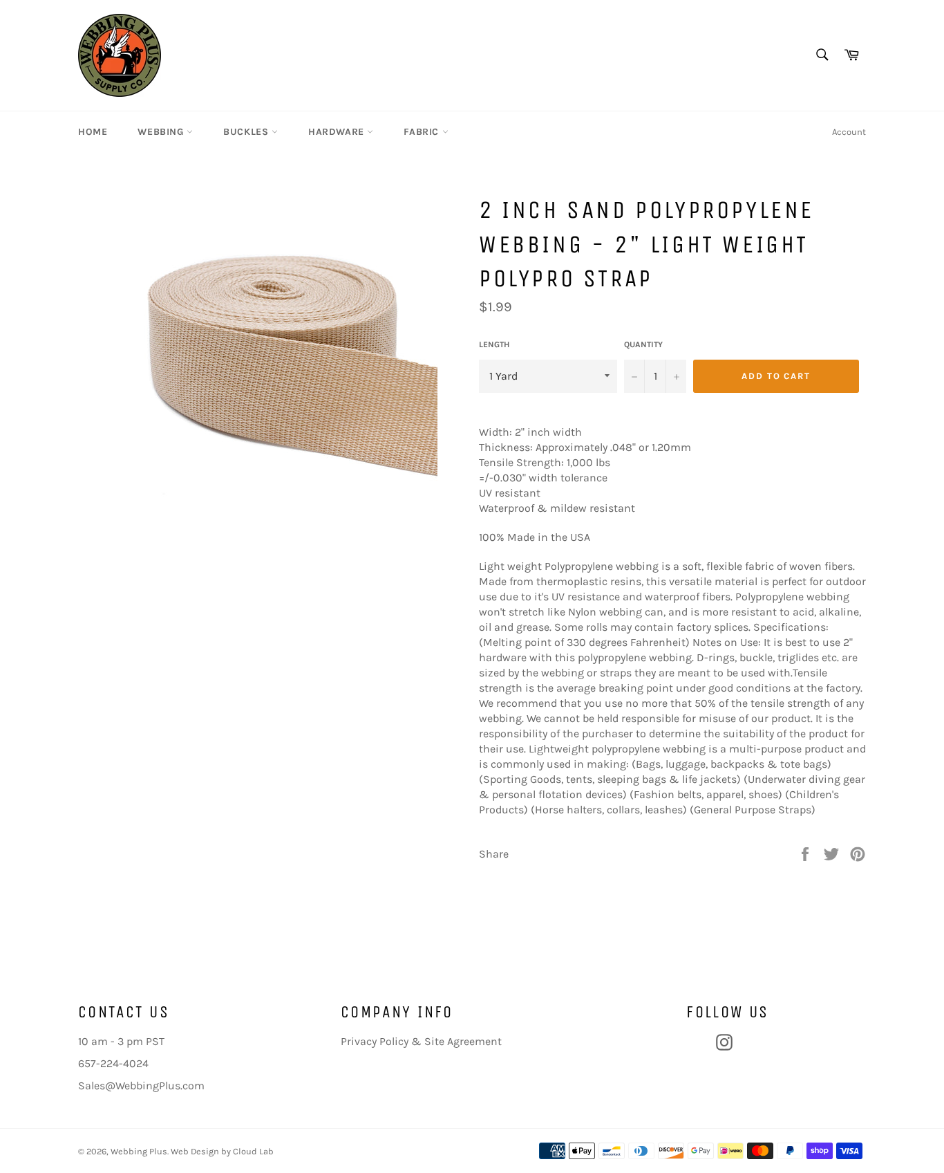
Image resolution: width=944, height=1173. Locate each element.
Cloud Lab (253, 1151)
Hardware (337, 132)
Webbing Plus (139, 1151)
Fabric (423, 132)
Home (92, 132)
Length (494, 344)
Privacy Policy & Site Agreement (421, 1041)
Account (849, 132)
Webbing (162, 132)
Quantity (643, 344)
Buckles (247, 132)
